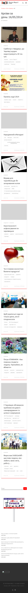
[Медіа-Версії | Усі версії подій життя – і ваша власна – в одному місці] (4, 2)
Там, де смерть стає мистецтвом (9, 533)
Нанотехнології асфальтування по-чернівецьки (11, 228)
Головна (3, 8)
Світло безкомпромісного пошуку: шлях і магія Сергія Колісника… (12, 554)
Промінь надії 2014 (11, 97)
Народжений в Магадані (13, 134)
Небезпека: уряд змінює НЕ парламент (10, 537)
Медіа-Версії (10, 583)
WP (9, 585)
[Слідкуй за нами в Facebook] (15, 590)
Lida (7, 106)
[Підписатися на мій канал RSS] (12, 590)
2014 (7, 8)
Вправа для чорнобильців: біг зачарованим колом (12, 180)
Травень (11, 8)
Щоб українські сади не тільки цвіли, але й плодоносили (13, 316)
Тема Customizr (20, 585)
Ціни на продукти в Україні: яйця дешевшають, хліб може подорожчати (12, 542)
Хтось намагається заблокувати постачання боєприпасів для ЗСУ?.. (11, 548)
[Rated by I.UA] (5, 572)
